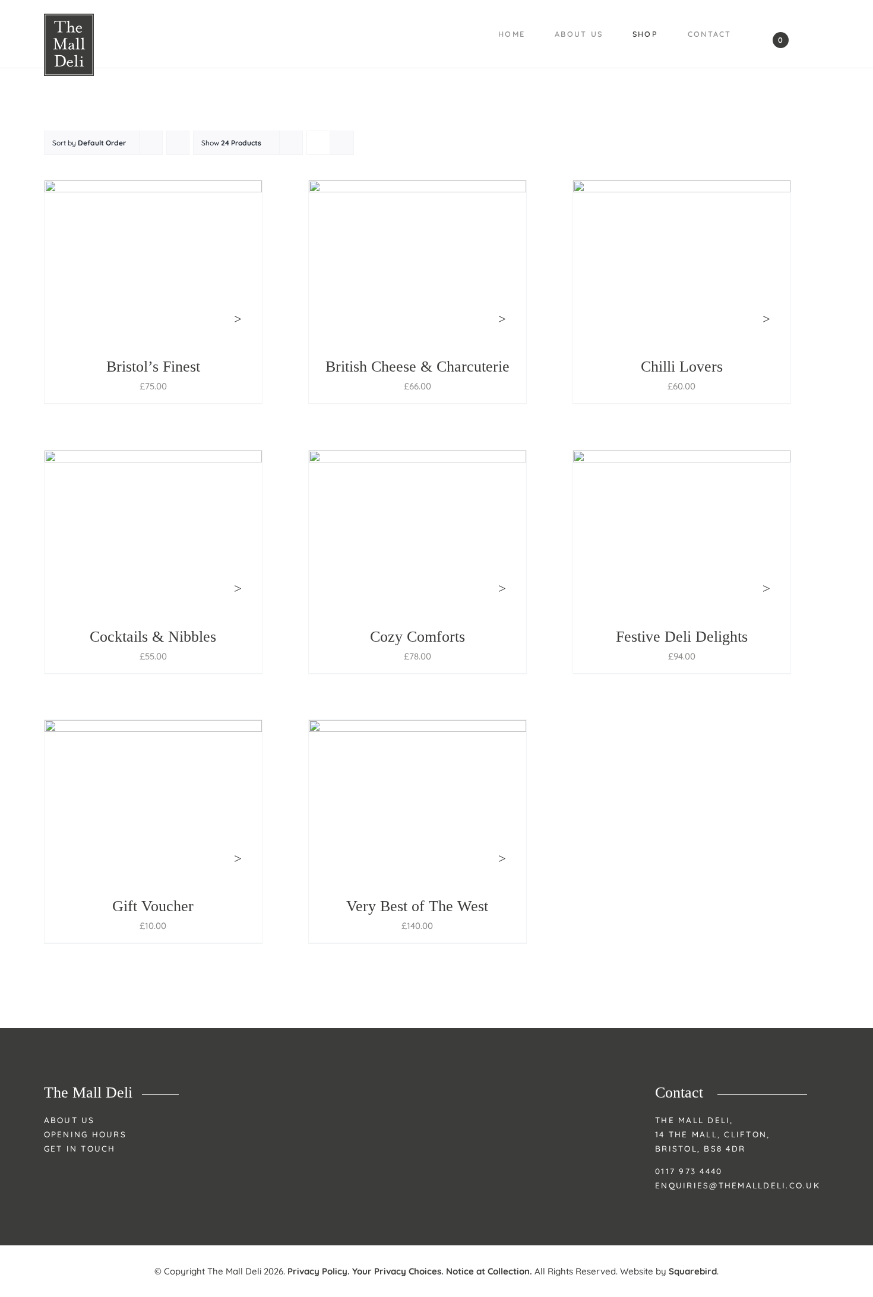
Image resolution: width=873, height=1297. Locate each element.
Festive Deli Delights (682, 636)
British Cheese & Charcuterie (417, 366)
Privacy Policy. (318, 1271)
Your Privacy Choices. (398, 1271)
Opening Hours (85, 1134)
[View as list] (341, 142)
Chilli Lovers (682, 366)
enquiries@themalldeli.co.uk (737, 1185)
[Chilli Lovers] (682, 262)
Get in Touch (80, 1148)
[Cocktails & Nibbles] (153, 532)
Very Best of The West (417, 906)
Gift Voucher (153, 906)
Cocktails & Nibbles (153, 636)
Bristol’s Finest (153, 366)
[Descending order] (177, 143)
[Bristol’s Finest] (153, 262)
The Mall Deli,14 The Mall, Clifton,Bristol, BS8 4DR (712, 1134)
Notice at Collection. (489, 1271)
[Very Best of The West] (418, 801)
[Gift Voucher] (153, 801)
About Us (69, 1120)
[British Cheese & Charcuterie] (418, 262)
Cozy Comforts (417, 636)
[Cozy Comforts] (418, 532)
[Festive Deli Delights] (682, 532)
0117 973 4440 (688, 1171)
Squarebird (693, 1271)
